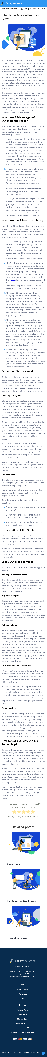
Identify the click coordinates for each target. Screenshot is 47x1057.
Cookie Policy (23, 1014)
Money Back (22, 1019)
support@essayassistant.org (22, 976)
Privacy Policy (23, 1010)
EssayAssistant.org (12, 8)
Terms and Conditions (23, 1028)
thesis (12, 280)
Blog (27, 8)
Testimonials (22, 989)
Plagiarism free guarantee (22, 1032)
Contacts (22, 994)
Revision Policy (22, 1023)
